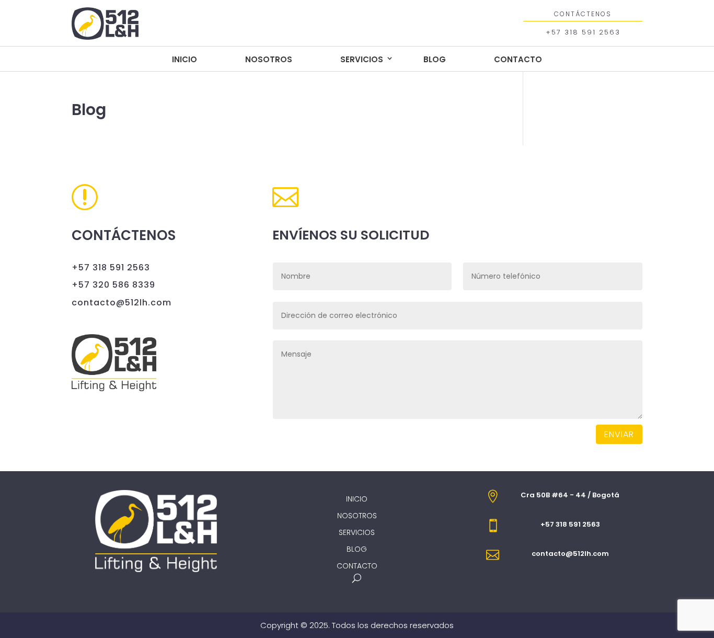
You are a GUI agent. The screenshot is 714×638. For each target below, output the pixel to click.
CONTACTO (518, 59)
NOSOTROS (268, 59)
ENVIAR (619, 434)
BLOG (434, 59)
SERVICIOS (361, 59)
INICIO (184, 59)
